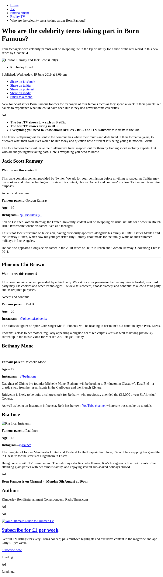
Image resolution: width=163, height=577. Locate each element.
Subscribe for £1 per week (30, 530)
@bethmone (28, 376)
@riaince (25, 445)
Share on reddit (20, 93)
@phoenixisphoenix (33, 318)
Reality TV (17, 16)
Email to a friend (21, 97)
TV (12, 9)
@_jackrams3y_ (31, 215)
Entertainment (19, 13)
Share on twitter (20, 85)
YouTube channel (93, 405)
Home (14, 5)
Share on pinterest (22, 89)
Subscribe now (12, 550)
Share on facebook (22, 81)
